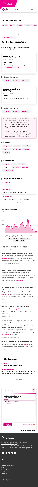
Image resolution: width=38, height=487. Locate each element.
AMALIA (21, 121)
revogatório (6, 80)
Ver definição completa (27, 430)
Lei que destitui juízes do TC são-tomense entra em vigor (17, 288)
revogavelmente (8, 170)
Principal (3, 463)
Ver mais (19, 202)
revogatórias (7, 146)
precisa (19, 25)
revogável (25, 167)
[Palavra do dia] (33, 390)
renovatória (6, 149)
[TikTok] (8, 454)
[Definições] (32, 10)
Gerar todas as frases (9, 37)
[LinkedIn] (11, 454)
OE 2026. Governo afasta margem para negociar (16, 341)
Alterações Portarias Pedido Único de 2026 (15, 306)
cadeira (4, 25)
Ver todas (19, 379)
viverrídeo (28, 25)
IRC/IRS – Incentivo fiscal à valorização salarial (16, 270)
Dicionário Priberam (7, 34)
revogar (14, 164)
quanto (12, 25)
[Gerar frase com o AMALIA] (27, 98)
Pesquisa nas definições (7, 465)
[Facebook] (2, 454)
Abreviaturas (4, 471)
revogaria (26, 149)
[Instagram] (5, 454)
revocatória (26, 146)
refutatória (6, 152)
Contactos (4, 483)
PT (3, 9)
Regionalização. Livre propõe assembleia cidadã (16, 253)
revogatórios (17, 149)
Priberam (3, 485)
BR (6, 9)
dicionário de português (9, 444)
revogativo (16, 80)
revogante (6, 164)
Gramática (4, 473)
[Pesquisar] (9, 10)
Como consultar (5, 469)
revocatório (25, 80)
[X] (14, 454)
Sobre (2, 467)
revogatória (6, 111)
